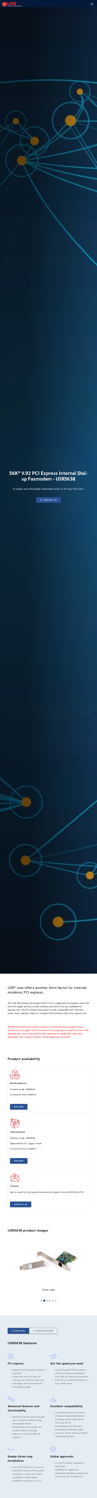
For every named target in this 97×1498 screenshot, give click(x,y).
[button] (41, 1301)
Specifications (44, 1331)
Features (20, 1331)
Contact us (50, 500)
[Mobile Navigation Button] (92, 4)
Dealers (18, 1107)
